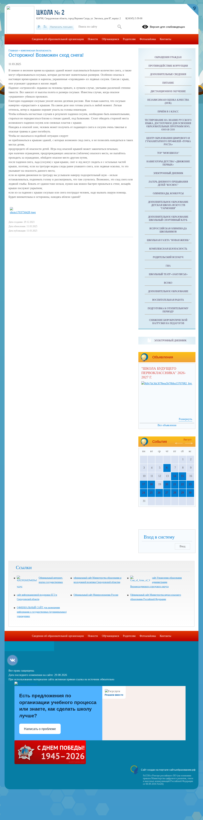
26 (159, 492)
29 (182, 492)
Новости (93, 39)
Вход (182, 546)
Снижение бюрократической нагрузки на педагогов (168, 322)
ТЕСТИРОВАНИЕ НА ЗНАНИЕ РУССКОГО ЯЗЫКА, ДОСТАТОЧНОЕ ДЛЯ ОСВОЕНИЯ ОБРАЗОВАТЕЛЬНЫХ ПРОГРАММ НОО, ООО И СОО (168, 125)
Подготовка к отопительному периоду (168, 310)
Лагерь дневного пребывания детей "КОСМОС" (168, 183)
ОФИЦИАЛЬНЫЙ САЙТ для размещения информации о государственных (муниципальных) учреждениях (42, 612)
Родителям (129, 39)
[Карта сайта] (45, 27)
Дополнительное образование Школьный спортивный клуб (168, 218)
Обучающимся (110, 39)
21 (174, 484)
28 (174, 492)
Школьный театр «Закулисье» (168, 274)
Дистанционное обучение (168, 91)
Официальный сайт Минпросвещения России (96, 594)
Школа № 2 (50, 13)
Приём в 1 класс (168, 111)
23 (190, 484)
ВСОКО (168, 282)
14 (174, 476)
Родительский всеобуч (168, 257)
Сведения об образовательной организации (58, 39)
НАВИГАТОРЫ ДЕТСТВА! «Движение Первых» (168, 163)
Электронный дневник (168, 173)
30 (190, 492)
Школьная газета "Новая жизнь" (168, 240)
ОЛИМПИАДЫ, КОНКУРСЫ (168, 193)
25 (151, 492)
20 (166, 484)
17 (143, 484)
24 (143, 492)
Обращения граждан (168, 57)
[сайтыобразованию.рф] (192, 10)
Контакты (165, 39)
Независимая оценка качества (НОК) (168, 101)
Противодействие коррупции (168, 65)
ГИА (168, 265)
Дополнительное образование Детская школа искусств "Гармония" (168, 205)
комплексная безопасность (36, 50)
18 (151, 484)
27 (166, 492)
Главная (13, 50)
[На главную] (39, 27)
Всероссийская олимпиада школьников (168, 230)
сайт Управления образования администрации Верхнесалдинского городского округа (156, 582)
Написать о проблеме (40, 729)
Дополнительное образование (168, 291)
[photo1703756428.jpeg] (24, 212)
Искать (119, 27)
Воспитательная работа (168, 300)
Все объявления (167, 425)
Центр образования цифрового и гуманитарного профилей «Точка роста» (168, 141)
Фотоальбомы (148, 39)
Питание (168, 82)
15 (182, 476)
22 (182, 484)
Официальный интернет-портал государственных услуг (40, 582)
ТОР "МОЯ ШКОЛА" (168, 153)
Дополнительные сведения (168, 74)
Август (187, 439)
